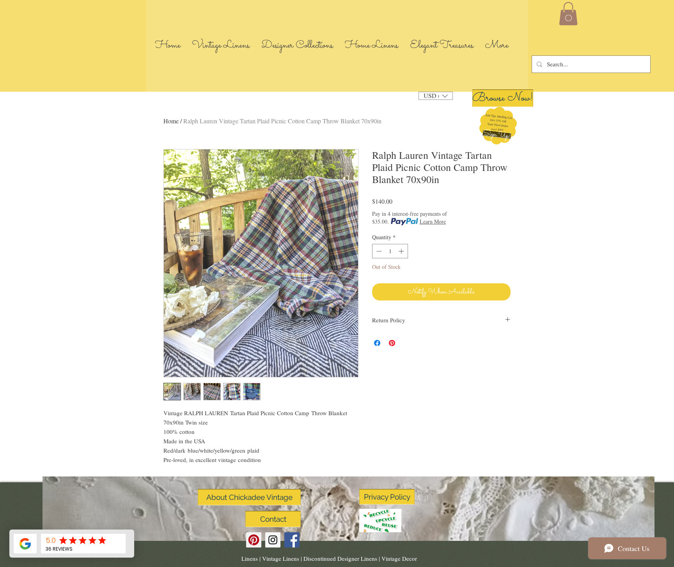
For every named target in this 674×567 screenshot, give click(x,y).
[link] (568, 13)
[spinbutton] (390, 251)
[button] (496, 134)
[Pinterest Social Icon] (253, 539)
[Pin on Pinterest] (392, 343)
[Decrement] (378, 251)
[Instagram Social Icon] (272, 539)
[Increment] (402, 251)
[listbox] (436, 96)
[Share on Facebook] (377, 343)
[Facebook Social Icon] (292, 539)
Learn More (433, 221)
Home (171, 121)
